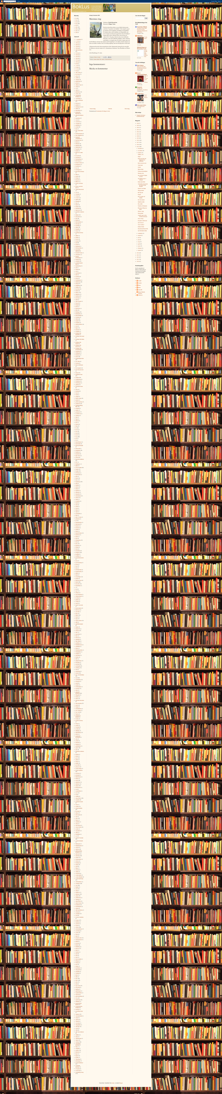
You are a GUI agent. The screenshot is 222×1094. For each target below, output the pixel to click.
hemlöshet (77, 453)
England (77, 259)
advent (76, 83)
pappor (76, 747)
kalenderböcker (78, 522)
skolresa (77, 861)
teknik (76, 941)
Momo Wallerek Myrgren (141, 292)
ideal (76, 483)
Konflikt (77, 554)
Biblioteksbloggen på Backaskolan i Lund (141, 48)
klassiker (77, 545)
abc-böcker (77, 74)
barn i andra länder (79, 130)
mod (76, 669)
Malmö (76, 627)
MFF (76, 659)
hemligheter (77, 450)
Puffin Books (78, 776)
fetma (76, 299)
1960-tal (77, 58)
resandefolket (78, 791)
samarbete (77, 821)
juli (139, 237)
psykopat (77, 775)
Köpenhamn (77, 585)
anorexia (77, 103)
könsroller (77, 583)
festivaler (77, 297)
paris (76, 749)
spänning (77, 894)
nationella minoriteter (79, 700)
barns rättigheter (78, 135)
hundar (76, 469)
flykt (76, 310)
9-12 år (76, 69)
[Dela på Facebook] (109, 57)
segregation (77, 830)
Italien (76, 510)
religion (77, 785)
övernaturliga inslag (79, 1072)
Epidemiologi (78, 266)
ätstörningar (77, 1061)
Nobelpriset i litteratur (78, 716)
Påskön (76, 778)
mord (76, 677)
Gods (76, 393)
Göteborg (77, 415)
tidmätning (77, 946)
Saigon (76, 820)
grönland (77, 408)
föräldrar (77, 377)
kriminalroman (78, 569)
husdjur (77, 471)
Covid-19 (77, 197)
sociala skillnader (78, 877)
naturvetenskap (78, 703)
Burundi (77, 179)
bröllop (76, 178)
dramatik (77, 229)
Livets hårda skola (140, 106)
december (140, 148)
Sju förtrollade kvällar (142, 230)
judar (76, 515)
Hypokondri (77, 474)
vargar (76, 1017)
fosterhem (77, 317)
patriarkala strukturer (79, 751)
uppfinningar (78, 991)
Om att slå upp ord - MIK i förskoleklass (146, 53)
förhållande (77, 353)
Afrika (76, 86)
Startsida (110, 108)
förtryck (77, 372)
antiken (76, 108)
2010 (138, 261)
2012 (138, 257)
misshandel (77, 666)
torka (76, 955)
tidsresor (77, 948)
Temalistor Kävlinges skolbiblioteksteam (141, 115)
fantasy (95, 59)
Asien (76, 120)
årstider (76, 1057)
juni (139, 239)
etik (76, 267)
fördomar (77, 329)
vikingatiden (77, 1024)
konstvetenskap (78, 562)
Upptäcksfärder (78, 992)
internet (76, 497)
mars (139, 246)
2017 (138, 142)
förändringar (78, 382)
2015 (138, 146)
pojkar (76, 759)
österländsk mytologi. (77, 1066)
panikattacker (78, 746)
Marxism (77, 637)
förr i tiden (77, 361)
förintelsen (77, 354)
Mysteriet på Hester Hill (143, 228)
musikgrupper (78, 686)
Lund (76, 603)
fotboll (76, 319)
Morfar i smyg (141, 211)
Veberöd (77, 1021)
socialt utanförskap (79, 878)
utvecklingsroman (79, 1011)
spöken (76, 896)
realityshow (77, 782)
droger (76, 230)
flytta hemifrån (78, 315)
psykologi (77, 773)
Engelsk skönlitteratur (78, 257)
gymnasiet (77, 412)
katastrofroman (78, 533)
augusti (139, 235)
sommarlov (77, 883)
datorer (76, 204)
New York (77, 712)
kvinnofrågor (78, 576)
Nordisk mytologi (79, 720)
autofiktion (77, 125)
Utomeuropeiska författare (78, 1007)
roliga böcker (78, 798)
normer (76, 725)
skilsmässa (77, 855)
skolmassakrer (78, 859)
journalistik (77, 513)
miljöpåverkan (78, 660)
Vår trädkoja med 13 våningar (142, 179)
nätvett (76, 734)
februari (140, 248)
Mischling (77, 662)
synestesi (77, 923)
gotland (76, 396)
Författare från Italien (79, 339)
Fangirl (139, 194)
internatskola (78, 495)
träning (76, 966)
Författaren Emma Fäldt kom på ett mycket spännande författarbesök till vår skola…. (142, 30)
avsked (76, 127)
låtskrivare (77, 609)
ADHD (77, 77)
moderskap (77, 671)
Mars (76, 636)
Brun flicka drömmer (79, 171)
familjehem (77, 285)
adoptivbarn (77, 81)
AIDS (76, 90)
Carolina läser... (140, 93)
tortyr (76, 957)
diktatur (77, 215)
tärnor (76, 975)
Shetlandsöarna (78, 845)
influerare (77, 492)
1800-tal (77, 48)
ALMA (77, 93)
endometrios (77, 254)
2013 (138, 255)
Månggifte (77, 695)
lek (76, 589)
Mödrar (77, 696)
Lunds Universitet (79, 605)
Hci (76, 25)
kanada (76, 529)
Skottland (77, 862)
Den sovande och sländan (141, 197)
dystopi (76, 241)
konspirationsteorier (79, 557)
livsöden (77, 598)
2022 (138, 131)
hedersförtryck (78, 442)
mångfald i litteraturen (77, 692)
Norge (76, 723)
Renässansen (78, 787)
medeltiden (77, 646)
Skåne (76, 868)
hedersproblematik (79, 445)
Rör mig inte (140, 192)
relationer (77, 784)
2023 (138, 129)
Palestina (77, 742)
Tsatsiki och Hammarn (142, 206)
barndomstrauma (78, 133)
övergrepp (77, 1068)
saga (76, 816)
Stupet (139, 156)
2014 (138, 252)
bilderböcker (78, 147)
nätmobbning (78, 732)
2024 (138, 127)
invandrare (77, 501)
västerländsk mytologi (78, 1044)
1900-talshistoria (78, 50)
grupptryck (77, 403)
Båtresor (77, 181)
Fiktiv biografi (78, 301)
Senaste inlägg (93, 108)
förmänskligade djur (79, 358)
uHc (76, 27)
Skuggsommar (141, 190)
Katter (76, 536)
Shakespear (77, 843)
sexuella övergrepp (79, 837)
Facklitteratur (78, 280)
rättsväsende (77, 814)
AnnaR (139, 280)
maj (139, 241)
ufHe (76, 976)
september (140, 233)
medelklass (77, 643)
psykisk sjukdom (78, 770)
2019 (138, 138)
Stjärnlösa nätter (141, 202)
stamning (77, 899)
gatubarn (77, 384)
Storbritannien (78, 906)
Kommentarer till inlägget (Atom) (103, 111)
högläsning (77, 481)
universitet (77, 987)
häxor (76, 480)
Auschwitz (77, 121)
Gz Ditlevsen (78, 413)
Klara (139, 285)
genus (76, 389)
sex (76, 836)
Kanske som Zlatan (142, 188)
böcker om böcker (79, 183)
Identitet (77, 485)
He (76, 440)
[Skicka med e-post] (104, 57)
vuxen (76, 1028)
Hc (76, 18)
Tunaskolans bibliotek (142, 27)
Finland (77, 304)
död (76, 242)
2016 (138, 144)
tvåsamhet (77, 971)
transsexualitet (78, 959)
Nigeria (76, 714)
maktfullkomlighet (79, 624)
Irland (76, 503)
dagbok (76, 199)
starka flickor (78, 901)
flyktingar (77, 312)
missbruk (77, 664)
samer (76, 823)
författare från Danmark (78, 333)
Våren (76, 1036)
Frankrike (77, 322)
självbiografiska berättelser (78, 851)
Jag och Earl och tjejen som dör (142, 176)
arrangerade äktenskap (77, 112)
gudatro (77, 410)
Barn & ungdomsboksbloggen (142, 73)
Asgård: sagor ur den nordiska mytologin (142, 216)
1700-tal (77, 46)
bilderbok (77, 145)
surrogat (77, 911)
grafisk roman (78, 398)
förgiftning (77, 351)
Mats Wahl (77, 641)
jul (75, 520)
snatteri (76, 871)
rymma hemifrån (78, 808)
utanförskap (77, 999)
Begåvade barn (78, 140)
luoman (112, 1083)
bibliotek (77, 143)
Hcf (100, 59)
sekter (76, 832)
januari (139, 250)
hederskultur (78, 443)
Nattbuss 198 (140, 154)
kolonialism (77, 550)
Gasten (139, 167)
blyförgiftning (78, 159)
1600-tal (77, 44)
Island (76, 506)
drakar (76, 227)
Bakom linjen (140, 169)
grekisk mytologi (78, 401)
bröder (76, 176)
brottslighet (77, 169)
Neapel (76, 707)
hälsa (76, 476)
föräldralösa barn (78, 374)
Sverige (77, 920)
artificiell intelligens (79, 115)
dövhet (76, 244)
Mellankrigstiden (78, 650)
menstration (77, 655)
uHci (76, 30)
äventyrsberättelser (108, 59)
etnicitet (77, 269)
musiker (77, 685)
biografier (77, 149)
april (139, 244)
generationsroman (79, 386)
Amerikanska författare (78, 96)
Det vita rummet (141, 199)
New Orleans (78, 710)
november (140, 150)
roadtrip (77, 796)
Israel (76, 508)
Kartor (76, 531)
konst (76, 560)
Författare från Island (79, 336)
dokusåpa (77, 223)
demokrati (77, 208)
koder (76, 549)
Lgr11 (76, 591)
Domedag (77, 225)
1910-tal (77, 53)
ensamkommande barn (79, 263)
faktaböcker (77, 281)
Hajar (76, 419)
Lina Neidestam (78, 594)
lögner (76, 617)
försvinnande (78, 368)
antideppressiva (78, 106)
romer (76, 804)
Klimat (76, 547)
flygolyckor (77, 308)
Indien (76, 488)
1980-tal (77, 62)
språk (76, 890)
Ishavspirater (140, 213)
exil (76, 271)
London (77, 601)
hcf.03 (76, 435)
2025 (138, 125)
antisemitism (78, 110)
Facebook (77, 276)
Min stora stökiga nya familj (142, 208)
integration (77, 494)
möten (76, 698)
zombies (77, 1050)
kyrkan (76, 578)
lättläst (103, 59)
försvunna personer (79, 369)
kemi (76, 538)
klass (76, 543)
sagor (76, 818)
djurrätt (76, 220)
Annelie (140, 283)
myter (76, 690)
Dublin (76, 237)
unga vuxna (77, 985)
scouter (76, 829)
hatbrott (77, 420)
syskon (76, 927)
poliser (76, 761)
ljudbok (77, 599)
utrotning (77, 1009)
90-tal (76, 70)
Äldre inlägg (127, 108)
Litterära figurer (78, 596)
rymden (77, 806)
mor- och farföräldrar (79, 674)
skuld (76, 866)
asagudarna (77, 118)
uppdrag (77, 989)
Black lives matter (79, 152)
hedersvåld (77, 448)
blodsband (77, 157)
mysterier (77, 688)
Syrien (76, 925)
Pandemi (77, 744)
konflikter (77, 556)
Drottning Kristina (79, 232)
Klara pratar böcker (141, 105)
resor (76, 792)
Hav (76, 422)
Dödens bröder (141, 226)
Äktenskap (77, 1059)
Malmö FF (77, 628)
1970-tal (77, 60)
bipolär (76, 150)
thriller (76, 945)
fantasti (76, 290)
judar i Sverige (78, 517)
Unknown (140, 295)
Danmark (77, 201)
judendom (77, 518)
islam (76, 504)
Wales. (76, 1046)
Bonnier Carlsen (78, 162)
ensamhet (77, 261)
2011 (138, 259)
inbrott (76, 487)
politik (76, 763)
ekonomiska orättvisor (77, 250)
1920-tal (77, 54)
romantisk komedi (79, 801)
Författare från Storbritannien (78, 349)
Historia (77, 457)
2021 (138, 134)
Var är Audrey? (141, 224)
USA (76, 998)
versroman (77, 1023)
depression (77, 210)
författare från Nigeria (78, 343)
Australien (77, 123)
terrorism (77, 943)
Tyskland (77, 973)
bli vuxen (77, 155)
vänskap (77, 1042)
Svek (76, 915)
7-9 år (76, 65)
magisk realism (78, 620)
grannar (77, 400)
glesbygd (77, 391)
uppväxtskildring (78, 996)
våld (76, 1030)
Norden (77, 718)
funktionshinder (78, 324)
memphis (77, 653)
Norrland (77, 727)
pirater (76, 756)
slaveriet (77, 869)
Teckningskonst (78, 939)
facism (76, 278)
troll (76, 964)
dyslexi (76, 239)
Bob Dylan (77, 160)
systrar (76, 932)
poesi (76, 758)
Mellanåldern (78, 651)
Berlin (76, 142)
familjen (77, 287)
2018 (138, 140)
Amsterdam (77, 98)
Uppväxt (77, 994)
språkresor (77, 892)
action (76, 76)
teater (76, 936)
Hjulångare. (77, 464)
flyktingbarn (77, 313)
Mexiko (77, 657)
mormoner (77, 681)
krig (76, 566)
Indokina (77, 490)
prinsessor (77, 766)
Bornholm (77, 166)
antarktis (77, 105)
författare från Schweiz (78, 345)
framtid (76, 320)
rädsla (76, 813)
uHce (76, 29)
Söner (76, 934)
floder (76, 306)
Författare (77, 331)
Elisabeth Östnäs (78, 252)
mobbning (77, 667)
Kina (76, 541)
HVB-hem (77, 472)
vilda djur (77, 1026)
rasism (76, 780)
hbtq (76, 426)
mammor (77, 630)
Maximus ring (141, 173)
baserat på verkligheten (77, 137)
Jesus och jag (140, 218)
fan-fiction (77, 289)
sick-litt (76, 847)
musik (76, 683)
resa (76, 789)
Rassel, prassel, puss (142, 163)
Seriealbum (77, 834)
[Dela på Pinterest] (110, 57)
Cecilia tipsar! (145, 37)
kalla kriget (77, 524)
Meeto (76, 648)
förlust (76, 356)
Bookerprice (77, 164)
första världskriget (79, 365)
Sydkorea (77, 922)
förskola (77, 363)
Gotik (76, 394)
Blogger (121, 1083)
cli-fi (76, 192)
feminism (77, 296)
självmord (77, 854)
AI (76, 88)
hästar (76, 478)
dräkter (76, 235)
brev (76, 168)
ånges (76, 1054)
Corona (76, 196)
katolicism (77, 534)
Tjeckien (77, 952)
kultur (76, 575)
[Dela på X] (107, 57)
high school (77, 455)
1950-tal (77, 56)
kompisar (77, 552)
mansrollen (77, 634)
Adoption (77, 79)
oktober (139, 152)
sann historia (78, 825)
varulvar (77, 1019)
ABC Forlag (78, 72)
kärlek (76, 582)
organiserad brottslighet (77, 736)
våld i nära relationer (79, 1032)
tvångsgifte (77, 969)
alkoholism (77, 92)
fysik (76, 326)
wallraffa (77, 1048)
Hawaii (76, 424)
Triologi (77, 962)
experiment (77, 273)
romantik (77, 799)
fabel (76, 274)
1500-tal (77, 42)
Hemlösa (77, 452)
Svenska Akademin (79, 917)
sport (76, 888)
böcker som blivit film (79, 187)
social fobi (77, 873)
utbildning (77, 1001)
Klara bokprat (140, 65)
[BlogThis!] (105, 57)
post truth (77, 765)
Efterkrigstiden (78, 248)
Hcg (76, 23)
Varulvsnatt (140, 165)
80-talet (76, 67)
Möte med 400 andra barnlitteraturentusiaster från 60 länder (141, 68)
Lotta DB (140, 289)
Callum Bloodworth (79, 189)
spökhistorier (78, 897)
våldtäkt (77, 1034)
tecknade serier (78, 937)
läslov (76, 613)
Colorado (77, 194)
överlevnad (77, 1070)
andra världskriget (79, 100)
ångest (76, 1055)
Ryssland (77, 811)
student (76, 908)
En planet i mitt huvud (142, 220)
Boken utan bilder (141, 181)
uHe (76, 32)
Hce (76, 20)
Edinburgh (77, 246)
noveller (77, 728)
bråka (76, 174)
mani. (76, 632)
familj (76, 283)
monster (77, 673)
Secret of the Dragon (145, 96)
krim (76, 568)
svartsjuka (77, 913)
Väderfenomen (78, 1038)
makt (76, 622)
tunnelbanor (77, 968)
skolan (76, 857)
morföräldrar (78, 679)
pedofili (77, 754)
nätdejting (77, 730)
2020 (138, 136)
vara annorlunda (78, 1016)
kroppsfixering (78, 571)
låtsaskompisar (78, 608)
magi (76, 618)
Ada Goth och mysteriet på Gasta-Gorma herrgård (143, 185)
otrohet (76, 740)
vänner (76, 1040)
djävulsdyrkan (78, 222)
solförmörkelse (78, 881)
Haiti (76, 417)
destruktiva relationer (79, 212)
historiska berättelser (79, 459)
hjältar (76, 465)
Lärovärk (77, 611)
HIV (76, 462)
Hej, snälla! (140, 204)
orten (76, 739)
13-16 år (77, 41)
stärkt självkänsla (78, 910)
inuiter (76, 499)
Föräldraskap (78, 379)
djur (76, 218)
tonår (76, 953)
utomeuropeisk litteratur (78, 1004)
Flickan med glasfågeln (142, 171)
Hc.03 (76, 429)
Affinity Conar (78, 85)
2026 (138, 123)
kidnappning (78, 540)
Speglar (77, 887)
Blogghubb (139, 87)
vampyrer (77, 1014)
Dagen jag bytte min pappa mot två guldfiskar (142, 160)
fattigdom (77, 294)
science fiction (78, 827)
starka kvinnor (78, 903)
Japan (76, 511)
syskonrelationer (78, 929)
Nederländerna (78, 708)
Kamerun (77, 527)
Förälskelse (77, 381)
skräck (76, 864)
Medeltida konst (78, 644)
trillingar (77, 961)
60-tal (76, 63)
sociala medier (78, 875)
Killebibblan (140, 36)
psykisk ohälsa (78, 768)
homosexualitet (78, 467)
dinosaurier (77, 216)
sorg (76, 885)
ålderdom (77, 1052)
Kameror (77, 526)
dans (76, 203)
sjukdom (77, 849)
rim (76, 794)
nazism (76, 705)
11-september (78, 39)
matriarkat (77, 639)
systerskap (77, 930)
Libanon (77, 592)
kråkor (76, 573)
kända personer (78, 580)
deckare (77, 206)
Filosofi (77, 303)
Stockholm (77, 904)
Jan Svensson (141, 222)
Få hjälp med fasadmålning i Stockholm (142, 89)
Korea (76, 564)
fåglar (98, 59)
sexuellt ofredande (79, 840)
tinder (76, 950)
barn (76, 128)
